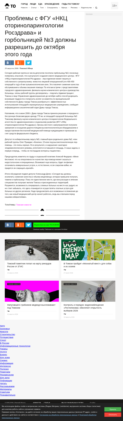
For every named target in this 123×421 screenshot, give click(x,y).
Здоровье (5, 329)
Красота (4, 331)
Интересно (5, 366)
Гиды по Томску (70, 4)
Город (24, 4)
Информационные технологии (15, 346)
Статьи (34, 8)
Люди (33, 4)
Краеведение (52, 4)
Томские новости (23, 205)
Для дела (4, 378)
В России (4, 343)
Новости (24, 8)
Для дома (5, 357)
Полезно (4, 369)
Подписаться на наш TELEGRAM (46, 225)
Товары (4, 349)
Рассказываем (7, 386)
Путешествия (6, 337)
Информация (6, 363)
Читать (3, 383)
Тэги (42, 8)
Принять (113, 409)
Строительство (7, 334)
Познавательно (7, 395)
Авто (2, 326)
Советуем (5, 392)
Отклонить (113, 415)
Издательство (86, 8)
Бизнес (3, 354)
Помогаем (5, 372)
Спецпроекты (52, 8)
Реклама (74, 8)
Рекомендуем (7, 375)
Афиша (64, 8)
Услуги (3, 352)
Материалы (6, 389)
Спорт (3, 340)
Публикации (6, 380)
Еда (40, 4)
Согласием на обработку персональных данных (58, 415)
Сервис (3, 360)
